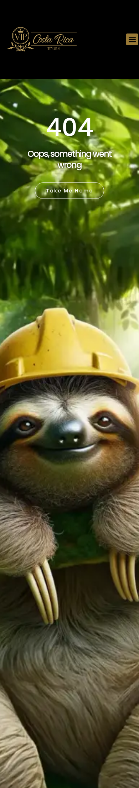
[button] (132, 39)
